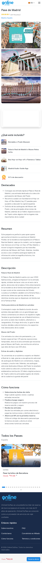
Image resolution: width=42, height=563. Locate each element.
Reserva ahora (33, 559)
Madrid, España (6, 18)
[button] (3, 487)
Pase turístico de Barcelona (15, 473)
